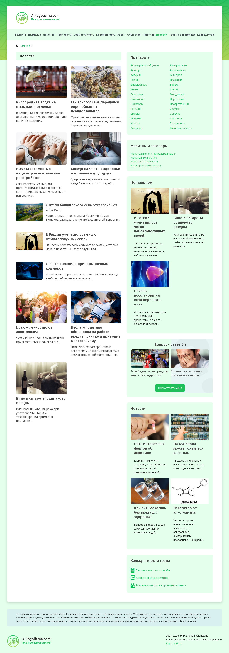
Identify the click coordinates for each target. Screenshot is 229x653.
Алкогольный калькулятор (152, 577)
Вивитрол (176, 75)
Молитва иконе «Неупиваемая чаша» (153, 153)
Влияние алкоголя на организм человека (161, 585)
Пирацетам (177, 99)
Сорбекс (175, 113)
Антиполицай (178, 70)
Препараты (64, 34)
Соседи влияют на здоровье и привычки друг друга (95, 171)
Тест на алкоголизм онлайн (153, 570)
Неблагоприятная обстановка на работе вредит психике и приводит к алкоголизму (95, 334)
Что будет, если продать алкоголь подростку (149, 373)
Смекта (135, 113)
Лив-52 (174, 89)
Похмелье (34, 34)
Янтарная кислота (181, 128)
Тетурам (136, 118)
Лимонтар (137, 94)
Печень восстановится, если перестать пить (147, 297)
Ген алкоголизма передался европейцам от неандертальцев (95, 106)
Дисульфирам (139, 84)
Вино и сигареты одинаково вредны (41, 400)
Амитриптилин (179, 65)
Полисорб (137, 104)
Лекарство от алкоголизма (185, 510)
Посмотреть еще (170, 388)
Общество (134, 34)
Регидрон (136, 108)
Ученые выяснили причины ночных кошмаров (77, 266)
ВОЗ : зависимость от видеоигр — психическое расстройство (38, 173)
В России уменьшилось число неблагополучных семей (71, 236)
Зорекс (174, 84)
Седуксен (175, 108)
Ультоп (135, 123)
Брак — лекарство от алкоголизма (34, 329)
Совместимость (84, 34)
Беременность (105, 34)
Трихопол (176, 118)
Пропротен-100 (179, 104)
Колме (134, 89)
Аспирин (136, 75)
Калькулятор (205, 34)
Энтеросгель (178, 123)
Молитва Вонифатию (144, 157)
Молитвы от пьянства (144, 161)
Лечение (49, 34)
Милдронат (177, 94)
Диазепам (176, 79)
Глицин (135, 79)
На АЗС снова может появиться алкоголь (188, 448)
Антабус (136, 70)
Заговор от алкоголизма (146, 165)
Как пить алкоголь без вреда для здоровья (150, 512)
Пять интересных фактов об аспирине (149, 448)
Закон (121, 34)
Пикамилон (137, 99)
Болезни (20, 34)
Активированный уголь (145, 65)
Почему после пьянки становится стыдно (186, 373)
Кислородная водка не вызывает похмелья (36, 104)
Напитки (148, 34)
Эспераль (136, 128)
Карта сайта (173, 643)
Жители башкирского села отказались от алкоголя (81, 207)
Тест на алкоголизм (182, 34)
